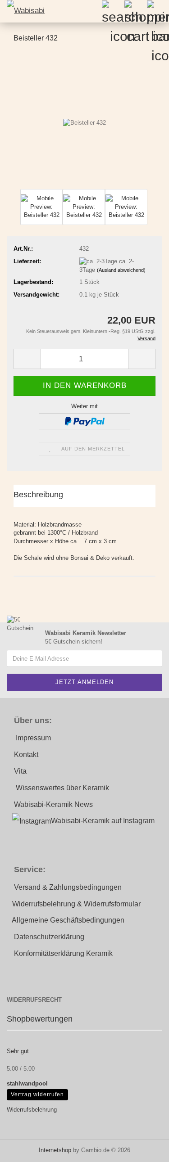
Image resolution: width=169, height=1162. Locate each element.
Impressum (33, 738)
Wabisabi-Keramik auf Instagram (103, 820)
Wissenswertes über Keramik (62, 788)
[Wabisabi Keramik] (22, 11)
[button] (27, 359)
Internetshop (55, 1150)
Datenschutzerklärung (49, 937)
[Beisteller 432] (84, 118)
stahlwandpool (27, 1083)
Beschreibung (38, 494)
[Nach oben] (144, 1148)
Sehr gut (18, 1051)
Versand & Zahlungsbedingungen (68, 887)
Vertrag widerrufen (37, 1094)
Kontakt (26, 754)
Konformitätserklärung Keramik (63, 953)
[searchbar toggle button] (112, 11)
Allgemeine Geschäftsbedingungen (68, 920)
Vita (20, 771)
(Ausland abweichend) (121, 270)
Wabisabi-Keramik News (53, 804)
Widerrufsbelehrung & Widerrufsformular (76, 904)
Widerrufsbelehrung (32, 1109)
